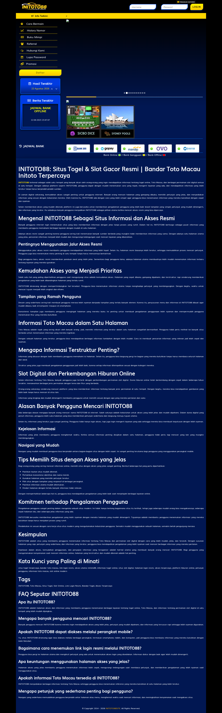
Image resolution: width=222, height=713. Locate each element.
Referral (31, 44)
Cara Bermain (34, 24)
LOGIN (197, 6)
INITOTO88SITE (113, 708)
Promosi (30, 64)
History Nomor (35, 30)
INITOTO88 (23, 182)
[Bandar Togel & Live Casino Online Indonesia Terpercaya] (67, 99)
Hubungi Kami (35, 50)
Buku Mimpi (33, 37)
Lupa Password (35, 57)
